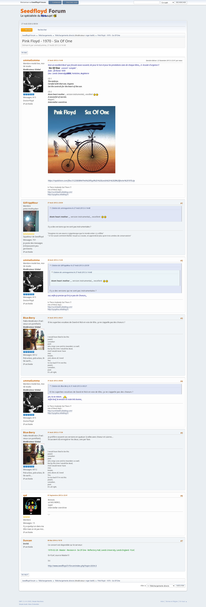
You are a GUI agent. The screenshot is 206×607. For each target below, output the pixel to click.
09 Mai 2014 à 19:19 (55, 540)
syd (25, 495)
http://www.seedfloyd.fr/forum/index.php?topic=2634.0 (72, 566)
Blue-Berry (29, 317)
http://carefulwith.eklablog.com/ (60, 192)
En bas (24, 53)
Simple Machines (38, 601)
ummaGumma (31, 60)
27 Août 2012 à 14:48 (55, 60)
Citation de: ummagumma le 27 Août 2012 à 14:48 (71, 208)
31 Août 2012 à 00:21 (55, 318)
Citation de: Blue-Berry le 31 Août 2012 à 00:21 (69, 386)
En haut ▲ (183, 601)
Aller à (143, 585)
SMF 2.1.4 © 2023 (25, 601)
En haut (25, 575)
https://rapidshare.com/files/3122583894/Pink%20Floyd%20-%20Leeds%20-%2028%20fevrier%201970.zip (91, 180)
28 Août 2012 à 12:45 (55, 260)
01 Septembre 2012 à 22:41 (57, 495)
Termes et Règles (172, 601)
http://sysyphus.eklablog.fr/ (58, 194)
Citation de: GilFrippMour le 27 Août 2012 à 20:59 (70, 265)
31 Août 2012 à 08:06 (55, 381)
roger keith (89, 35)
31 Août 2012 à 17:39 (55, 432)
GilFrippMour (30, 202)
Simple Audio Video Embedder (29, 604)
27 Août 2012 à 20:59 (55, 203)
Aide (162, 601)
